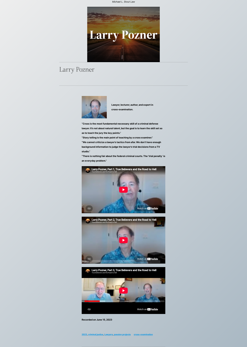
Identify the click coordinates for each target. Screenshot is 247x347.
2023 (84, 334)
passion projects (122, 334)
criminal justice (95, 334)
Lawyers (108, 334)
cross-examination (143, 334)
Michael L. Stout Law (123, 1)
